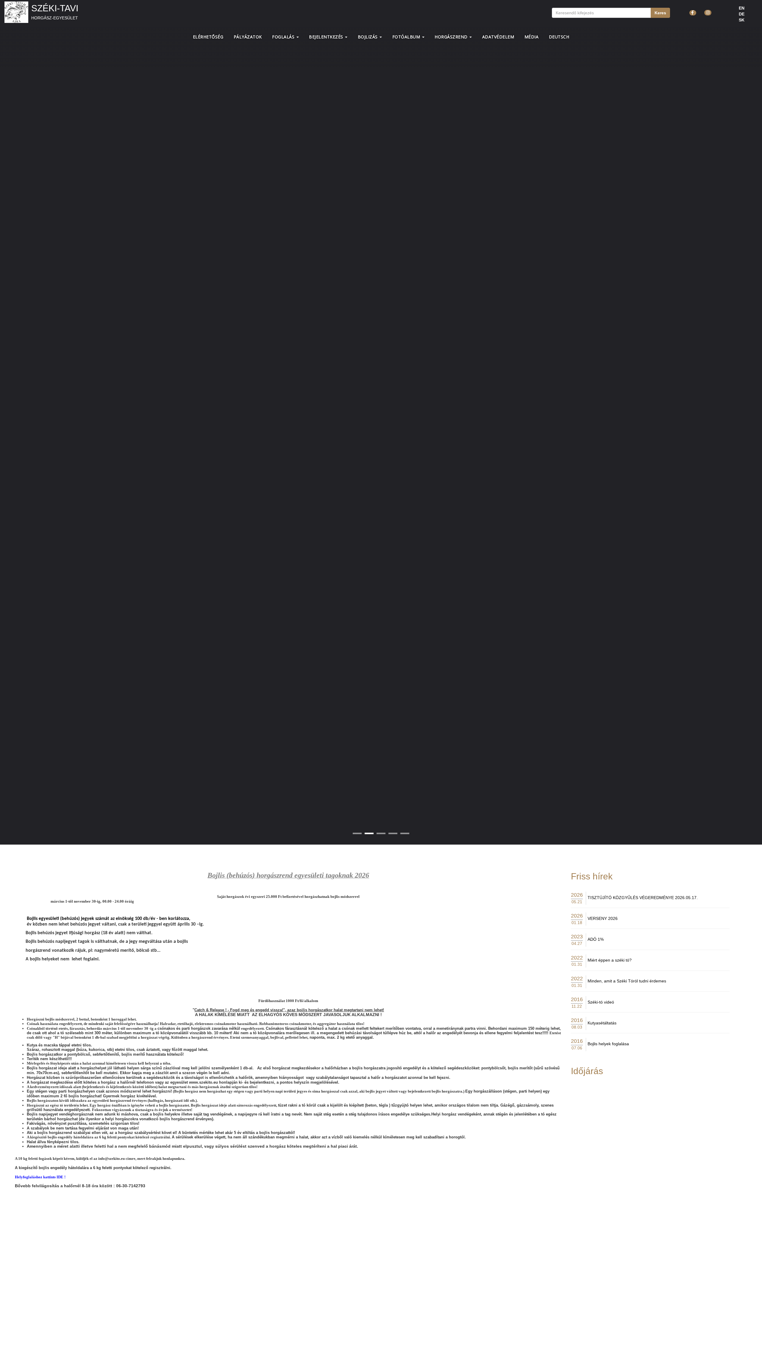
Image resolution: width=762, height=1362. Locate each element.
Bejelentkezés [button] (326, 37)
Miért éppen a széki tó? (610, 960)
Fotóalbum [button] (406, 37)
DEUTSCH (559, 37)
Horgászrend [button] (452, 37)
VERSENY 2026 (603, 918)
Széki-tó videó (601, 1002)
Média (531, 37)
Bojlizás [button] (368, 37)
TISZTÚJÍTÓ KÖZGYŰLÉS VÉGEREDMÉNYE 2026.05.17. (643, 897)
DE (741, 14)
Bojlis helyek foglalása (608, 1043)
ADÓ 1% (596, 939)
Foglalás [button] (284, 37)
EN (741, 8)
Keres (660, 12)
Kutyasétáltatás (602, 1023)
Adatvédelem (498, 37)
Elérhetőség (208, 37)
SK (741, 20)
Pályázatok (248, 37)
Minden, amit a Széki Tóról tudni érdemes (627, 981)
